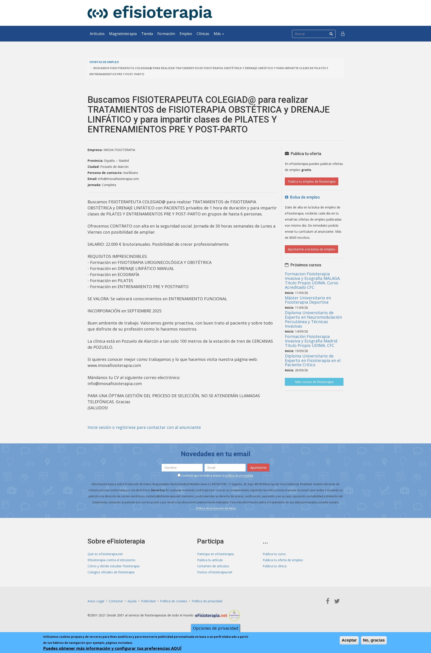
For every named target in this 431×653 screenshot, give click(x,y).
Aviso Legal (96, 601)
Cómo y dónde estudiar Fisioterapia (113, 566)
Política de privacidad (207, 601)
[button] (343, 34)
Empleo (186, 33)
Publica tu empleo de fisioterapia (311, 181)
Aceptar (349, 640)
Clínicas (203, 33)
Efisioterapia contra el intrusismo (111, 560)
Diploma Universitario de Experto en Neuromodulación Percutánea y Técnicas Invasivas (313, 319)
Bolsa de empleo (304, 197)
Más (218, 33)
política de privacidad (239, 476)
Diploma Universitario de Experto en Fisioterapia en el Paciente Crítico (313, 360)
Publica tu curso (274, 554)
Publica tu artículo (210, 560)
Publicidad (148, 601)
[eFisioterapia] (150, 13)
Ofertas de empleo (104, 62)
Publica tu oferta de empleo (283, 560)
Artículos (97, 33)
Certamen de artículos (213, 566)
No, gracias (374, 640)
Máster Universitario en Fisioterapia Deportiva (308, 300)
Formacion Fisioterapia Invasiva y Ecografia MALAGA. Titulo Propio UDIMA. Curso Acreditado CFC (313, 280)
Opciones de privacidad (215, 628)
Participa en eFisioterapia (215, 554)
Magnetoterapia (123, 33)
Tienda (147, 33)
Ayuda (132, 601)
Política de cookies (173, 601)
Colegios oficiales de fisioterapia (111, 572)
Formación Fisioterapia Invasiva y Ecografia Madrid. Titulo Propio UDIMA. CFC (311, 341)
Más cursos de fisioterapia (314, 382)
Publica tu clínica (274, 566)
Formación (166, 33)
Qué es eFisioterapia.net (105, 554)
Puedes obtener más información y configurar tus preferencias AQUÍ (112, 648)
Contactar (116, 601)
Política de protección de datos (216, 508)
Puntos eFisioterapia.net (214, 572)
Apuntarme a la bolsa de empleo (311, 249)
